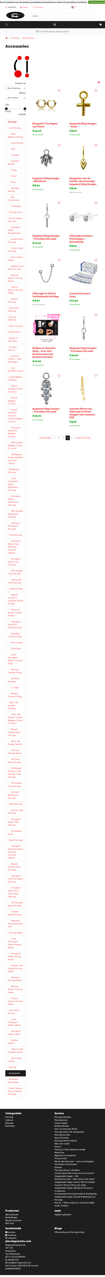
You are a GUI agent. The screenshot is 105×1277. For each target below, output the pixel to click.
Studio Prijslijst (61, 1123)
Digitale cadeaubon (63, 1214)
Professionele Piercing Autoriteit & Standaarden (76, 1194)
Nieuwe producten (13, 1220)
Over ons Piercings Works (66, 1129)
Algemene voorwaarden (65, 1155)
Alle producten (11, 1214)
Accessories (28, 38)
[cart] (100, 24)
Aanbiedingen (11, 1217)
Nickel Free (59, 1152)
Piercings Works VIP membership (69, 1132)
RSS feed (9, 1223)
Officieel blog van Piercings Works (69, 1232)
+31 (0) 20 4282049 (16, 1257)
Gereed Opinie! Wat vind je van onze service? (74, 1173)
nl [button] (74, 7)
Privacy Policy (61, 1158)
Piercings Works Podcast (66, 1141)
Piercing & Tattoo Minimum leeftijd (70, 1149)
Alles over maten (62, 1144)
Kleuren (58, 1147)
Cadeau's (9, 1120)
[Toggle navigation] (6, 24)
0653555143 (12, 7)
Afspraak (9, 1123)
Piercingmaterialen (63, 1117)
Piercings (15, 38)
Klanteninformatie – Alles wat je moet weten (74, 1179)
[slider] (6, 108)
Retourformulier (62, 1138)
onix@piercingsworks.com (19, 1263)
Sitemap (58, 1167)
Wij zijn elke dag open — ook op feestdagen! (74, 1161)
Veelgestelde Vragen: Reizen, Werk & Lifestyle (75, 1182)
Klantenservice (61, 1120)
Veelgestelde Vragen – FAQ (67, 1176)
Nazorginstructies (62, 1135)
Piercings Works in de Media (67, 1170)
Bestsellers (10, 1126)
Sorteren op (20, 83)
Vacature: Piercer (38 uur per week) (70, 1185)
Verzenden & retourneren (66, 1164)
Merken (22, 93)
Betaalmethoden (62, 1126)
